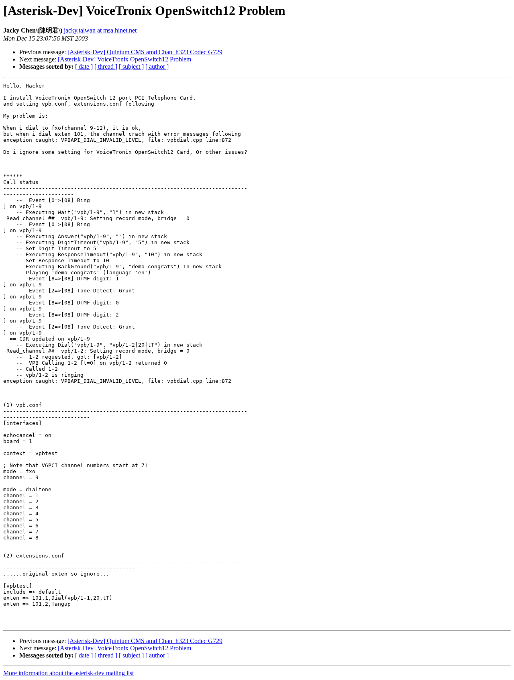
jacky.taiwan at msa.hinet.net (100, 30)
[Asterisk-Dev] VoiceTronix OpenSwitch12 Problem (124, 59)
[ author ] (157, 66)
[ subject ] (131, 66)
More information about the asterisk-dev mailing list (68, 673)
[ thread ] (105, 66)
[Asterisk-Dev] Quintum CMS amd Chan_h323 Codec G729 (144, 52)
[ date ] (84, 66)
